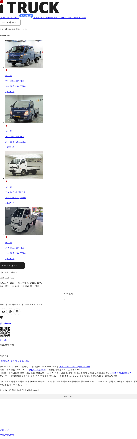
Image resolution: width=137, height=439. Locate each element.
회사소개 (4, 340)
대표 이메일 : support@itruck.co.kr (74, 366)
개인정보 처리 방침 (20, 361)
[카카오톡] (10, 314)
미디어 (58, 17)
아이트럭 (82, 17)
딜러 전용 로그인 (10, 22)
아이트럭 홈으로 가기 (12, 265)
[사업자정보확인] (37, 370)
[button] (68, 295)
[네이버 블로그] (68, 318)
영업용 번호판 (40, 17)
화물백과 (51, 17)
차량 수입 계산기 (70, 17)
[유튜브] (3, 314)
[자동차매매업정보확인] (120, 373)
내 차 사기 (5, 17)
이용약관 (5, 361)
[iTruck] (30, 12)
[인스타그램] (17, 314)
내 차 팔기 (14, 17)
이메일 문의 (68, 396)
